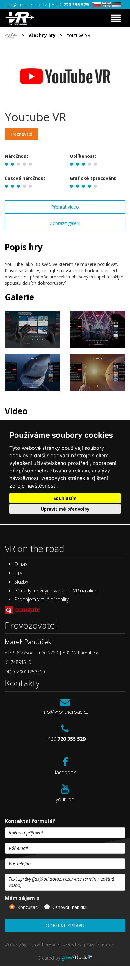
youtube (65, 799)
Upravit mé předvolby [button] (65, 509)
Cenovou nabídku (70, 907)
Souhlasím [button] (65, 498)
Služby (21, 581)
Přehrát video (65, 207)
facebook (65, 772)
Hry (18, 572)
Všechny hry (42, 35)
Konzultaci (27, 907)
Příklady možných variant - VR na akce (56, 590)
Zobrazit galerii (65, 223)
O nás (20, 564)
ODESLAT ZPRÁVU (65, 926)
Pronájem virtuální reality (41, 599)
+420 (70, 5)
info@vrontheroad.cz (26, 5)
